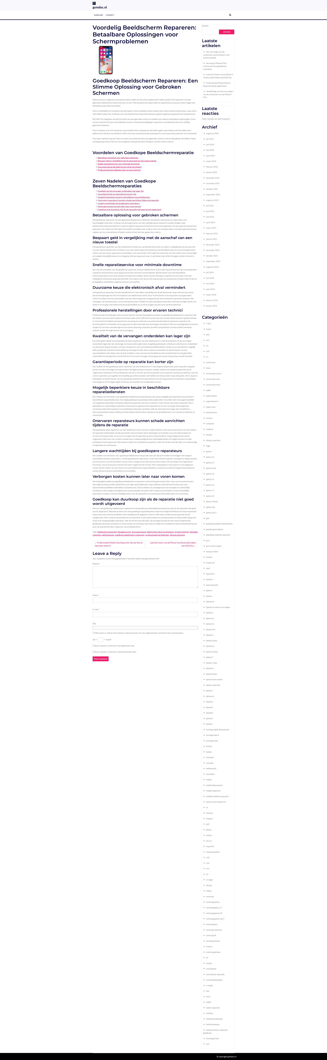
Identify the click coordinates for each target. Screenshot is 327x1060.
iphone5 (209, 707)
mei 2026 (210, 150)
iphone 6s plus (212, 652)
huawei (209, 557)
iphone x (209, 702)
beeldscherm (211, 412)
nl (207, 807)
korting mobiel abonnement (217, 729)
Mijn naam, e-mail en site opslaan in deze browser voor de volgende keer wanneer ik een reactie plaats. (139, 633)
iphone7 (209, 718)
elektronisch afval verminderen (160, 532)
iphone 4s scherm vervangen (218, 607)
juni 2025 (210, 211)
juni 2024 (210, 278)
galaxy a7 (210, 462)
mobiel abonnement (214, 785)
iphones (209, 724)
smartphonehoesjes (214, 980)
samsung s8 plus (213, 941)
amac (208, 368)
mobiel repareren (213, 791)
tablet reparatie (213, 1008)
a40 (207, 334)
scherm (209, 946)
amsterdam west (213, 385)
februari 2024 (212, 300)
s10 (207, 857)
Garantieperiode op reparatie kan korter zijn (117, 194)
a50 (207, 351)
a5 (207, 346)
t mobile (209, 985)
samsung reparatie (214, 930)
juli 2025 (210, 205)
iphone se (210, 696)
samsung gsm (211, 924)
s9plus (209, 891)
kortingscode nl (212, 735)
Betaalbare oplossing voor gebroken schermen (118, 157)
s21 (207, 868)
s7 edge (209, 880)
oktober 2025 (212, 189)
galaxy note (211, 468)
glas (208, 518)
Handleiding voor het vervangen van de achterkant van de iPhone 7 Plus (218, 94)
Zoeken (205, 25)
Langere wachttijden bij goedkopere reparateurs (119, 203)
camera (209, 418)
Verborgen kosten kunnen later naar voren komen (119, 206)
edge (208, 446)
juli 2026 (210, 139)
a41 (207, 340)
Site (94, 623)
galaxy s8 (210, 496)
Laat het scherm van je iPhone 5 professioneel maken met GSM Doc (173, 544)
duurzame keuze (139, 532)
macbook (210, 757)
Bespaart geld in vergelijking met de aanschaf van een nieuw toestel (127, 160)
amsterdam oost (213, 379)
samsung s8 (211, 935)
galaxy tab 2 (211, 512)
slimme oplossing (177, 535)
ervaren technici (182, 532)
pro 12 (209, 841)
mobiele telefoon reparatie (217, 796)
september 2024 (213, 261)
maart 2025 (211, 228)
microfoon (210, 774)
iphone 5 (209, 613)
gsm (208, 540)
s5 (207, 874)
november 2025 (213, 183)
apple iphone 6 (212, 401)
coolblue (209, 429)
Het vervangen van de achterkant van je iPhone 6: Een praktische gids (216, 55)
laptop (209, 752)
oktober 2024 (212, 256)
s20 (207, 863)
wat (207, 1044)
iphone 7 (209, 657)
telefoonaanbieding (214, 1019)
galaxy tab (210, 507)
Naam (96, 595)
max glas (210, 763)
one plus (209, 813)
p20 (207, 824)
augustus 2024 (212, 267)
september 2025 (213, 194)
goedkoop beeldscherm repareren (129, 535)
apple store (211, 407)
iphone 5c (210, 618)
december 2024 (212, 244)
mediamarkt (211, 768)
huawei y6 (210, 563)
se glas (209, 963)
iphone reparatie (213, 685)
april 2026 (210, 155)
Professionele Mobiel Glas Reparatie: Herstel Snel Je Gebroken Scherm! (119, 544)
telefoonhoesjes (213, 1024)
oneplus (209, 818)
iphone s (209, 690)
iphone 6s (210, 646)
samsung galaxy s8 (214, 913)
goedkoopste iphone (214, 529)
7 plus (208, 323)
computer (210, 423)
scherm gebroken (213, 952)
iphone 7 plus (211, 663)
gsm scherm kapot (213, 546)
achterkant (210, 362)
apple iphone (211, 396)
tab (207, 991)
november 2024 (213, 250)
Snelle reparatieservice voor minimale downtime (119, 164)
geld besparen (108, 535)
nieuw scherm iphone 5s (216, 802)
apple (208, 390)
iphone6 (209, 713)
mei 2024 (210, 283)
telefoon (209, 1013)
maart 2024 (211, 294)
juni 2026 (210, 144)
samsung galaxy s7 (214, 907)
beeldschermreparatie (107, 532)
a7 (207, 357)
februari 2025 (212, 233)
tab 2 (208, 996)
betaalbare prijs (124, 532)
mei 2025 (210, 217)
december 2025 (212, 178)
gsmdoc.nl (100, 7)
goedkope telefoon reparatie (218, 535)
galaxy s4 (210, 474)
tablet (208, 1002)
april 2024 (210, 289)
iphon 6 (209, 590)
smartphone (211, 969)
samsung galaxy (213, 902)
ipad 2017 (210, 574)
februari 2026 (212, 167)
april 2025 (210, 222)
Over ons (98, 15)
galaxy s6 (210, 485)
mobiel (209, 779)
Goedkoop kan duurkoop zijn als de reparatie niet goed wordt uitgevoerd (129, 209)
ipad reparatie (212, 585)
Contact (110, 15)
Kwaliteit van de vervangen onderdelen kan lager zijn (121, 191)
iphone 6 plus (211, 640)
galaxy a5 (210, 457)
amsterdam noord (213, 373)
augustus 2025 (212, 200)
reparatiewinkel (213, 852)
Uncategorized (212, 1038)
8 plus (208, 329)
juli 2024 (210, 272)
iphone (209, 596)
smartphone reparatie (215, 974)
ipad (208, 568)
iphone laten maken (214, 679)
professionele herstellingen (157, 535)
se (207, 957)
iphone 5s (210, 624)
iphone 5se (210, 629)
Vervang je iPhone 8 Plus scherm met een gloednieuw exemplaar (215, 66)
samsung (210, 896)
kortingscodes (212, 741)
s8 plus (209, 885)
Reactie (96, 563)
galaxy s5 (210, 479)
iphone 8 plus (211, 674)
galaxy (209, 451)
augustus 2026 (212, 133)
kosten (209, 746)
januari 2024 (211, 306)
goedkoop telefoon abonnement (219, 524)
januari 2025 (211, 239)
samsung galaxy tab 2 (215, 919)
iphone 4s (210, 601)
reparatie (210, 846)
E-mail (96, 609)
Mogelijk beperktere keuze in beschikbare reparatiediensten (124, 197)
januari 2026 (211, 172)
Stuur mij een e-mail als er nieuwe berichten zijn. (115, 652)
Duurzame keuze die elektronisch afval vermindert (120, 167)
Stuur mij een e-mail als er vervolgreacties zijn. (115, 645)
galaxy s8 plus (212, 501)
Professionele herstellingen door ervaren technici (119, 170)
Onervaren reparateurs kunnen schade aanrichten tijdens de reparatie (128, 200)
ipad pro (209, 579)
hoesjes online (212, 551)
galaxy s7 (210, 490)
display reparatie (213, 440)
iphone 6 (209, 635)
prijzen (209, 835)
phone (208, 830)
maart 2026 (211, 161)
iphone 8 (209, 668)
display (209, 435)
